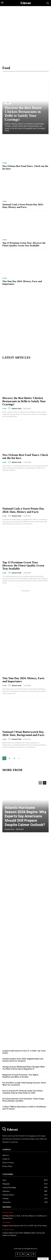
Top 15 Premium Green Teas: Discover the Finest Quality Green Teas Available (24, 244)
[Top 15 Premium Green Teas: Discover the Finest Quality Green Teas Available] (25, 225)
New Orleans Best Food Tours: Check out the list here (25, 456)
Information (6, 1222)
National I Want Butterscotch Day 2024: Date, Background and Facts (23, 733)
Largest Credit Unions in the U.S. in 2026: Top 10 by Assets (24, 1225)
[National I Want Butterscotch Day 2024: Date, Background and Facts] (25, 714)
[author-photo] (9, 408)
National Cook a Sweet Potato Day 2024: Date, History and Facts (22, 205)
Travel (21, 74)
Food (8, 103)
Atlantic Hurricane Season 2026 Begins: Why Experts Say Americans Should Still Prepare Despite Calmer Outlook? (25, 816)
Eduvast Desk (16, 408)
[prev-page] (40, 783)
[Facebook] (17, 1254)
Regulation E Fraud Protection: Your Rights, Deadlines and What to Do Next (20, 1076)
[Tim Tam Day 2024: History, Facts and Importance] (25, 264)
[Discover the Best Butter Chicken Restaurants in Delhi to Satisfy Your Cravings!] (25, 380)
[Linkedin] (28, 1254)
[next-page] (19, 758)
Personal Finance (8, 1212)
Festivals (5, 74)
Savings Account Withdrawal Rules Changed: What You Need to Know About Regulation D (23, 1068)
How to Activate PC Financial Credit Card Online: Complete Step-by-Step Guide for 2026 (22, 1092)
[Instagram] (23, 1254)
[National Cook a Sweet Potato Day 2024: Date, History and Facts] (25, 187)
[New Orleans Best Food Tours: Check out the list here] (25, 148)
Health (14, 74)
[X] (33, 1254)
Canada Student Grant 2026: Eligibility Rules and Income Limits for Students (22, 1060)
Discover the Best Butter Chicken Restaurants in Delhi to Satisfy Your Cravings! (23, 113)
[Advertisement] (25, 31)
